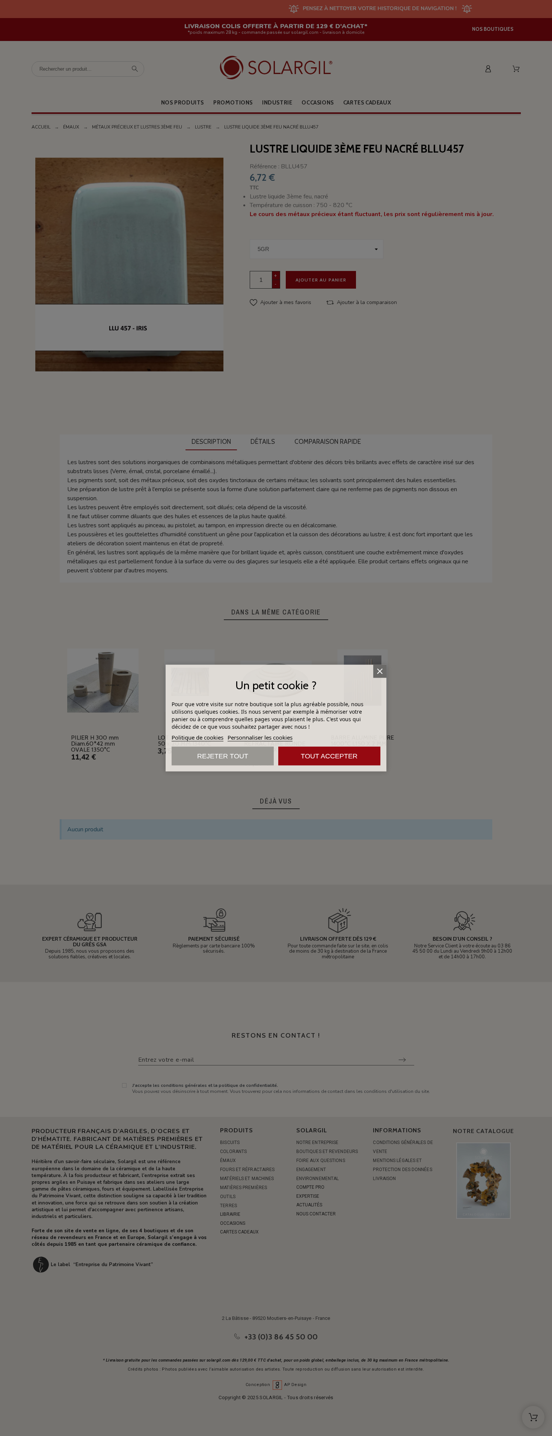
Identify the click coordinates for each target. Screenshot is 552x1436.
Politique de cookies (197, 737)
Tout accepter (329, 756)
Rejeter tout (222, 756)
